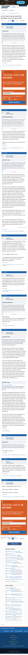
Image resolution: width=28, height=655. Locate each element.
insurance (4, 59)
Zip (3, 86)
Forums (13, 7)
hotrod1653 (4, 231)
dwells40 (3, 325)
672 (17, 20)
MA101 (11, 577)
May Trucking (17, 551)
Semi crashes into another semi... (17, 601)
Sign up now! (14, 543)
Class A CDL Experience (8, 91)
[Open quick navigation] (25, 13)
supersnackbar (9, 26)
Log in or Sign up (23, 5)
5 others (22, 264)
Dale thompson (9, 496)
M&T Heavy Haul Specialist (10, 557)
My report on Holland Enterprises (16, 576)
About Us (13, 635)
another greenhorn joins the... (16, 594)
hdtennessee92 (8, 599)
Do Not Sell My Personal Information (13, 646)
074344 (7, 475)
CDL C (16, 99)
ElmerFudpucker (10, 437)
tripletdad (13, 571)
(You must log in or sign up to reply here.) (8, 537)
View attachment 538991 (7, 385)
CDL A (5, 99)
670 (13, 20)
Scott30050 (14, 566)
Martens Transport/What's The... (17, 573)
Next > (23, 20)
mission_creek (15, 605)
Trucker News (13, 637)
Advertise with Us (13, 641)
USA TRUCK (12, 568)
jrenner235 (13, 595)
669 (11, 20)
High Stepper (19, 454)
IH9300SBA (8, 264)
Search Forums (5, 10)
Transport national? (19, 556)
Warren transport (20, 558)
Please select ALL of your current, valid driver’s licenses (12, 97)
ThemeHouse (21, 652)
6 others (19, 496)
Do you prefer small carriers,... (14, 608)
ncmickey (4, 475)
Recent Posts (11, 10)
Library (13, 639)
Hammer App (13, 644)
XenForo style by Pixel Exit (14, 650)
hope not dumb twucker (6, 65)
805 (21, 20)
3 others (18, 231)
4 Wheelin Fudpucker (19, 552)
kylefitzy (8, 112)
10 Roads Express (15, 562)
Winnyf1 (8, 461)
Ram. (10, 609)
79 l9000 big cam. (13, 587)
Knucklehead (13, 231)
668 (9, 20)
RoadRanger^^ (8, 620)
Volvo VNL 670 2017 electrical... (16, 618)
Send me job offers (14, 102)
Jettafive (12, 569)
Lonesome (8, 231)
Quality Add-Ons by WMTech (14, 651)
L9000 (11, 589)
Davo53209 (13, 574)
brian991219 (4, 496)
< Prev (2, 20)
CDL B (10, 99)
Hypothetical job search (15, 590)
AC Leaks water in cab (17, 604)
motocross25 (15, 65)
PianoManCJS (15, 563)
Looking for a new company (16, 570)
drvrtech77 (17, 290)
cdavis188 (8, 238)
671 (15, 20)
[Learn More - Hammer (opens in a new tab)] (14, 2)
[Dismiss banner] (26, 2)
